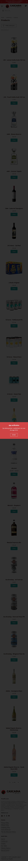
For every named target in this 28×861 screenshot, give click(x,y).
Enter (14, 435)
